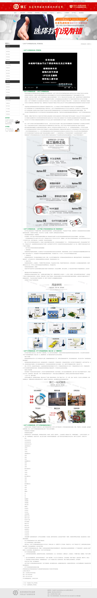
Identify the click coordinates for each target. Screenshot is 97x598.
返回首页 (75, 1)
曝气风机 (8, 70)
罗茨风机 (34, 1)
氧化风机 (8, 73)
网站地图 (79, 1)
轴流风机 (8, 59)
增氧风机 (8, 67)
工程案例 (66, 12)
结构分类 (8, 46)
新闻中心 (59, 12)
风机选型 (22, 12)
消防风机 (8, 76)
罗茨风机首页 (83, 44)
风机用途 (8, 62)
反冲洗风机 (8, 65)
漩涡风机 (8, 51)
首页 (15, 12)
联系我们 (83, 1)
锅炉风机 (8, 78)
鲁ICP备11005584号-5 (56, 592)
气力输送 (44, 12)
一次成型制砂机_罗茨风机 (31, 584)
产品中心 (52, 12)
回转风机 (37, 12)
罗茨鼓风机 (29, 1)
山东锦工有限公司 (69, 590)
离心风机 (8, 54)
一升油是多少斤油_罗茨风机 (31, 582)
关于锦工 (74, 12)
